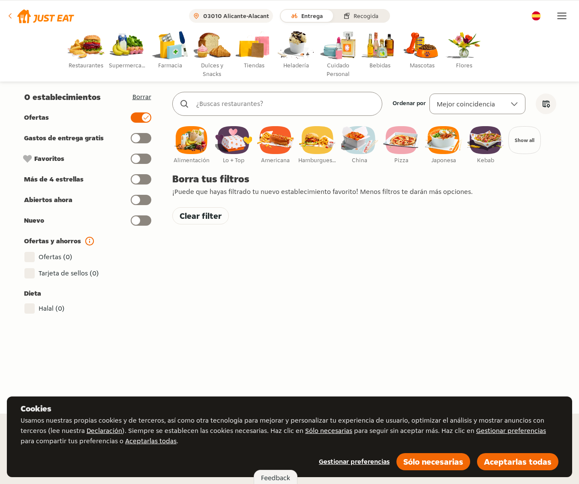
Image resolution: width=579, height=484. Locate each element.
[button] (40, 16)
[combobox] (285, 104)
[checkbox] (191, 145)
